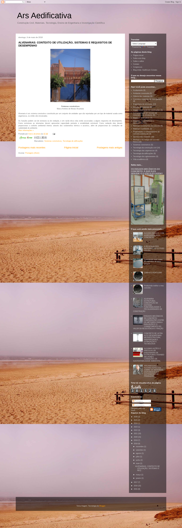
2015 (136, 489)
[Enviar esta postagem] (53, 134)
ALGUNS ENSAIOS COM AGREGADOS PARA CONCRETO (154, 235)
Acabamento (138, 90)
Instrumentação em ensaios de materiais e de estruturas (145, 114)
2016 (136, 486)
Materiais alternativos (141, 118)
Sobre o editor (138, 61)
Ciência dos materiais (141, 96)
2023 (136, 427)
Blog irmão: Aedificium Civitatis (145, 70)
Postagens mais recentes (31, 147)
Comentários (139, 405)
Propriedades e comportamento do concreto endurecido (146, 133)
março (138, 475)
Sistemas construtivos (53, 141)
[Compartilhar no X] (40, 137)
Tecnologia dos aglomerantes (144, 156)
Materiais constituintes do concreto (146, 126)
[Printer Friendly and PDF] (25, 138)
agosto (139, 453)
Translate (150, 47)
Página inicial (71, 147)
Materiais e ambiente (141, 129)
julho (138, 457)
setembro (140, 450)
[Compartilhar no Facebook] (43, 137)
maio (138, 463)
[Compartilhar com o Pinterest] (45, 137)
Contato (136, 64)
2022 (136, 430)
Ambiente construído (141, 93)
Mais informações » (26, 130)
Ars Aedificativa (44, 15)
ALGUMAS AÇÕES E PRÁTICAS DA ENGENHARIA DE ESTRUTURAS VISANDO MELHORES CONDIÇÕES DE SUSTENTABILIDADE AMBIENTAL (148, 354)
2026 (136, 417)
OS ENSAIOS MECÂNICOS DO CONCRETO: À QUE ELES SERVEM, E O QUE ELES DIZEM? (147, 171)
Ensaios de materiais (141, 107)
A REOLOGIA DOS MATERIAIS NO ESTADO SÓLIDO (154, 248)
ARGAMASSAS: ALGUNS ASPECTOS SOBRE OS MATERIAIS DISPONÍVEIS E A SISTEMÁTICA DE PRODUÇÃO (153, 371)
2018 (136, 444)
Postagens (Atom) (32, 153)
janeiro (138, 478)
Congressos (137, 67)
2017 (136, 482)
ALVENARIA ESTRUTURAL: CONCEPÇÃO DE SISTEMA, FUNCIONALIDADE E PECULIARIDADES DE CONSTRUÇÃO (147, 305)
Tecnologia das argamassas (144, 151)
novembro (140, 447)
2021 (136, 433)
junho (138, 460)
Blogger (102, 506)
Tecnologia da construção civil (144, 148)
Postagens (138, 401)
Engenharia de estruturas (142, 104)
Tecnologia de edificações (73, 141)
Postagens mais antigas (109, 147)
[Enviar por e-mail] (35, 137)
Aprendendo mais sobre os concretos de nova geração (153, 261)
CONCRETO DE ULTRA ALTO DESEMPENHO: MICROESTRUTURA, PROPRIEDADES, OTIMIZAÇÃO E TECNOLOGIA (153, 338)
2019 (136, 440)
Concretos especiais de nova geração (147, 99)
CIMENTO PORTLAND (153, 273)
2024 (136, 423)
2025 (136, 420)
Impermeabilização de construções (146, 110)
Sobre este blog (139, 58)
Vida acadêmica (139, 159)
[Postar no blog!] (38, 137)
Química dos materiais (142, 137)
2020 (136, 437)
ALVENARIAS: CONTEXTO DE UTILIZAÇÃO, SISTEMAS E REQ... (147, 468)
